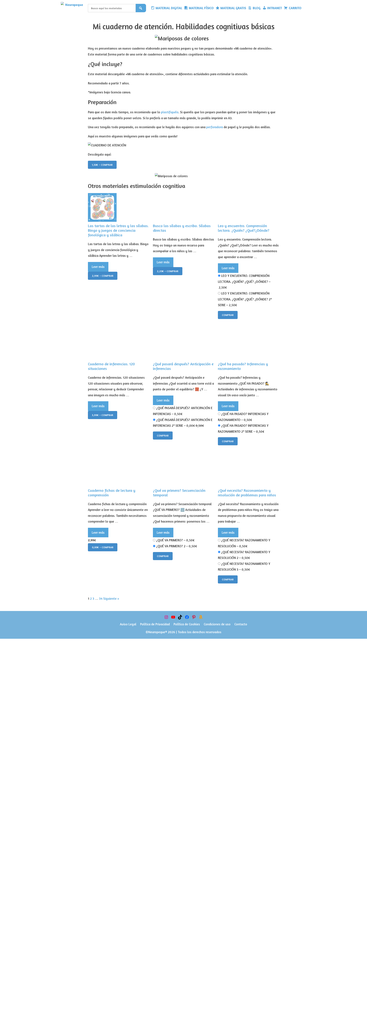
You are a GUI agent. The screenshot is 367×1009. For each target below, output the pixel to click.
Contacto (240, 624)
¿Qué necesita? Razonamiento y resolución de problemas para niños (247, 492)
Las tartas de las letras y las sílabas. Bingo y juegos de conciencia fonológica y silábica (118, 230)
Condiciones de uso (217, 624)
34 (100, 598)
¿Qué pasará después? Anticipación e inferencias (183, 366)
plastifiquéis (170, 112)
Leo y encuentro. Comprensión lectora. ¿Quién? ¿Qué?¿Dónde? (243, 228)
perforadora (214, 127)
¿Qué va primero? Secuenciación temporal (179, 492)
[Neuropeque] (73, 8)
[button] (305, 8)
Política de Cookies (187, 624)
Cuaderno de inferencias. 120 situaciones (111, 366)
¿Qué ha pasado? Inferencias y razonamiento (243, 366)
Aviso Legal (128, 624)
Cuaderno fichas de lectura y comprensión (111, 492)
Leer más (98, 267)
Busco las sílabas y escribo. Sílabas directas (182, 228)
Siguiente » (111, 598)
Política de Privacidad (155, 624)
